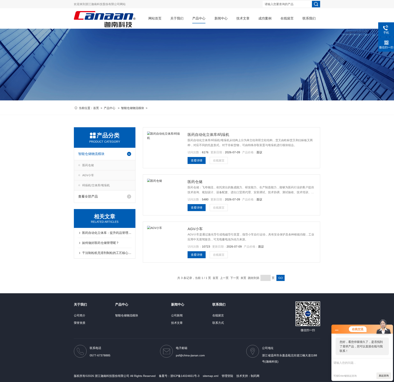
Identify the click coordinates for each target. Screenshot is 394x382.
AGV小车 (88, 175)
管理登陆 (227, 375)
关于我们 (176, 18)
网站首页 (154, 18)
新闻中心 (221, 18)
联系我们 (309, 18)
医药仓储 (88, 165)
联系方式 (218, 322)
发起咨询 (384, 375)
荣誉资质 (79, 322)
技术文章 (243, 18)
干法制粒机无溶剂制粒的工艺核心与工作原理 (106, 253)
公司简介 (79, 315)
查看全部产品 (88, 196)
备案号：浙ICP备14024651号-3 (179, 375)
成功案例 (264, 18)
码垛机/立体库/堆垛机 (96, 185)
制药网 (255, 375)
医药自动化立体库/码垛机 (208, 135)
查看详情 (196, 160)
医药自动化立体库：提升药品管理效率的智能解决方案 (106, 232)
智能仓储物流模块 (132, 108)
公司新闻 (177, 315)
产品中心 (198, 18)
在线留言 (287, 18)
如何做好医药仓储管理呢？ (100, 242)
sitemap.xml (210, 375)
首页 (96, 108)
